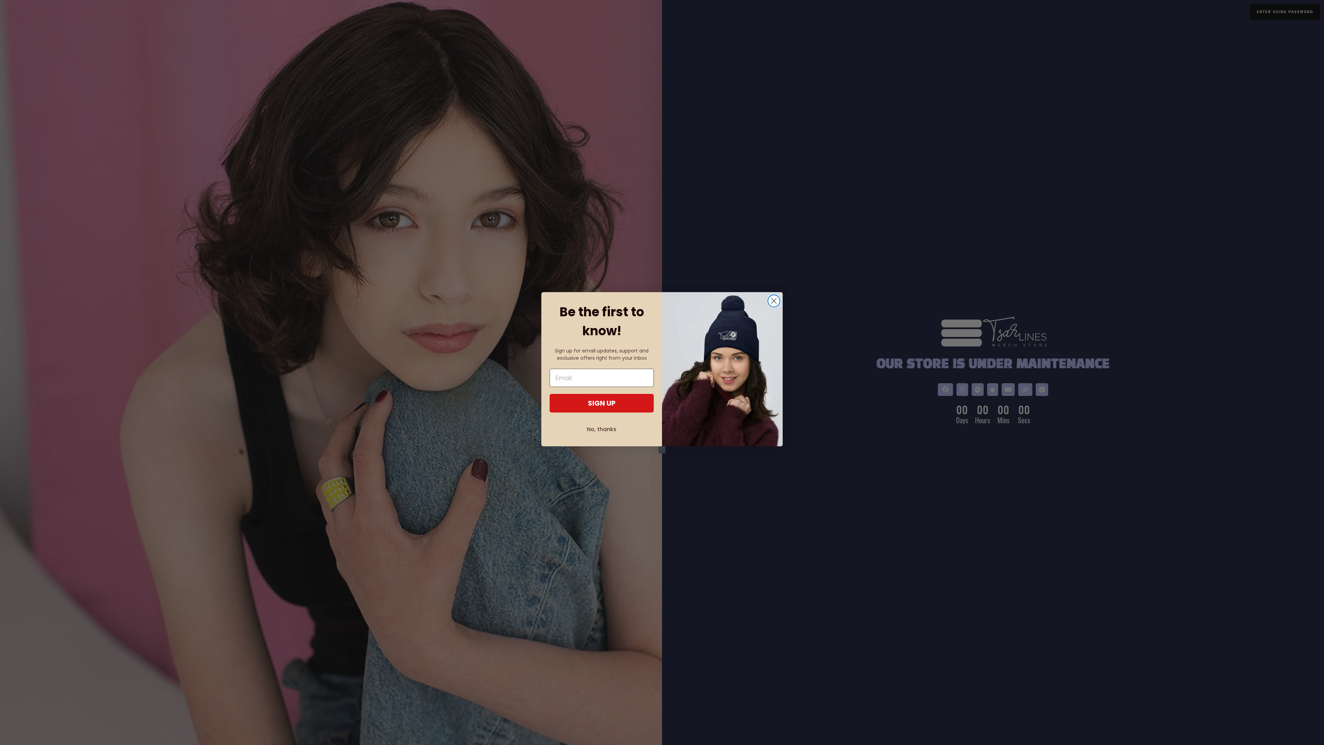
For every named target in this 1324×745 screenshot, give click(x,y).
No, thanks (601, 429)
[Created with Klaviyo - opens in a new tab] (662, 449)
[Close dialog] (774, 301)
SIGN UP (601, 403)
